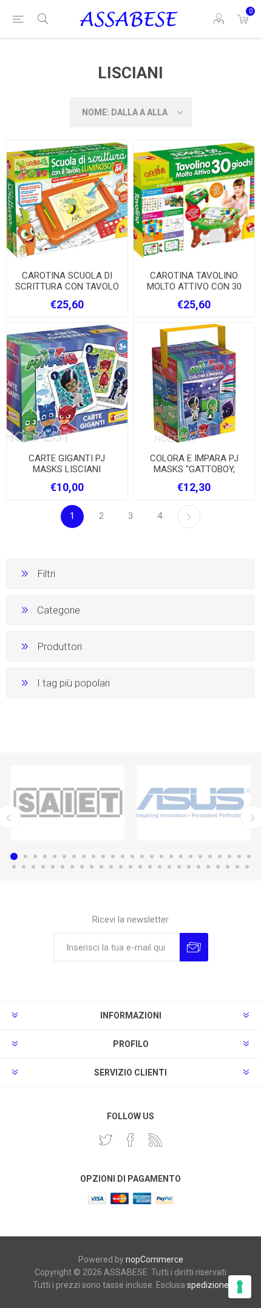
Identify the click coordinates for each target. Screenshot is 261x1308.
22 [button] (220, 856)
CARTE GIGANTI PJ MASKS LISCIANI (67, 464)
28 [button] (33, 867)
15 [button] (152, 856)
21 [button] (210, 856)
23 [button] (229, 856)
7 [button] (74, 856)
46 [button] (208, 867)
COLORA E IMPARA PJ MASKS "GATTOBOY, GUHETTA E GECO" (194, 469)
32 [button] (72, 867)
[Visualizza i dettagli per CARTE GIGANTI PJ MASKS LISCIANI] (67, 383)
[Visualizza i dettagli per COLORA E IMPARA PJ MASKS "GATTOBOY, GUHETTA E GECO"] (194, 383)
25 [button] (249, 856)
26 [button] (14, 867)
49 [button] (237, 867)
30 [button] (53, 867)
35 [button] (101, 867)
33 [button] (82, 867)
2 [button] (25, 856)
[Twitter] (105, 1140)
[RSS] (155, 1140)
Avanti (188, 516)
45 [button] (198, 867)
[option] (67, 803)
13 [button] (132, 856)
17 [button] (171, 856)
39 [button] (140, 867)
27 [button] (23, 867)
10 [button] (103, 856)
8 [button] (84, 856)
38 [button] (130, 867)
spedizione (208, 1285)
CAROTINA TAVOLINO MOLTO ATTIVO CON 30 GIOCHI (194, 286)
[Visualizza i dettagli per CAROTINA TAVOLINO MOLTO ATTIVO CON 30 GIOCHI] (194, 200)
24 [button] (239, 856)
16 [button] (161, 856)
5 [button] (54, 856)
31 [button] (62, 867)
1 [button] (14, 856)
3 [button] (35, 856)
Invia (194, 947)
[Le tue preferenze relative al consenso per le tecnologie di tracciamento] (239, 1286)
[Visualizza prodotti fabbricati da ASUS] (194, 803)
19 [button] (190, 856)
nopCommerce (154, 1259)
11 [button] (113, 856)
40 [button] (150, 867)
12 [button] (122, 856)
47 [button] (218, 867)
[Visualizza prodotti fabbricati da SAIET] (67, 803)
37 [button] (121, 867)
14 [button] (142, 856)
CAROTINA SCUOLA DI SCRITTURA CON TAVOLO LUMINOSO (67, 286)
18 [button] (181, 856)
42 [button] (169, 867)
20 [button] (200, 856)
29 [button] (43, 867)
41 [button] (159, 867)
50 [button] (247, 867)
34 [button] (91, 867)
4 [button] (45, 856)
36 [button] (111, 867)
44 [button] (189, 867)
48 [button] (227, 867)
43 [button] (179, 867)
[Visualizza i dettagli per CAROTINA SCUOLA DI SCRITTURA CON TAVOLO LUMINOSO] (67, 200)
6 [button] (64, 856)
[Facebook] (130, 1140)
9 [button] (93, 856)
